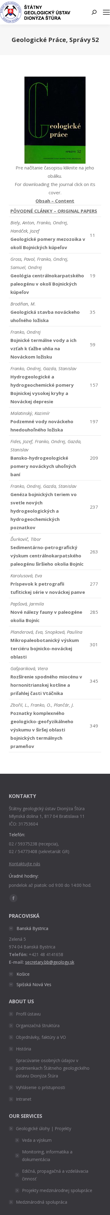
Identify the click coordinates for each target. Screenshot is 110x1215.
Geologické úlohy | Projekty (43, 1128)
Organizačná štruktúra (38, 1025)
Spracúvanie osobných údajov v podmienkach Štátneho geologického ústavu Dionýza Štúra (53, 1068)
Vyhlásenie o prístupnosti (40, 1087)
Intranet (23, 1099)
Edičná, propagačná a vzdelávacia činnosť (55, 1175)
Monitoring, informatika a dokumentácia (47, 1155)
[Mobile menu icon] (106, 12)
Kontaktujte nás (24, 864)
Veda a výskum (37, 1140)
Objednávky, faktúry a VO (41, 1037)
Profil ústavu (28, 1014)
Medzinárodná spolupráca (41, 1202)
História (23, 1049)
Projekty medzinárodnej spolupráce (57, 1190)
